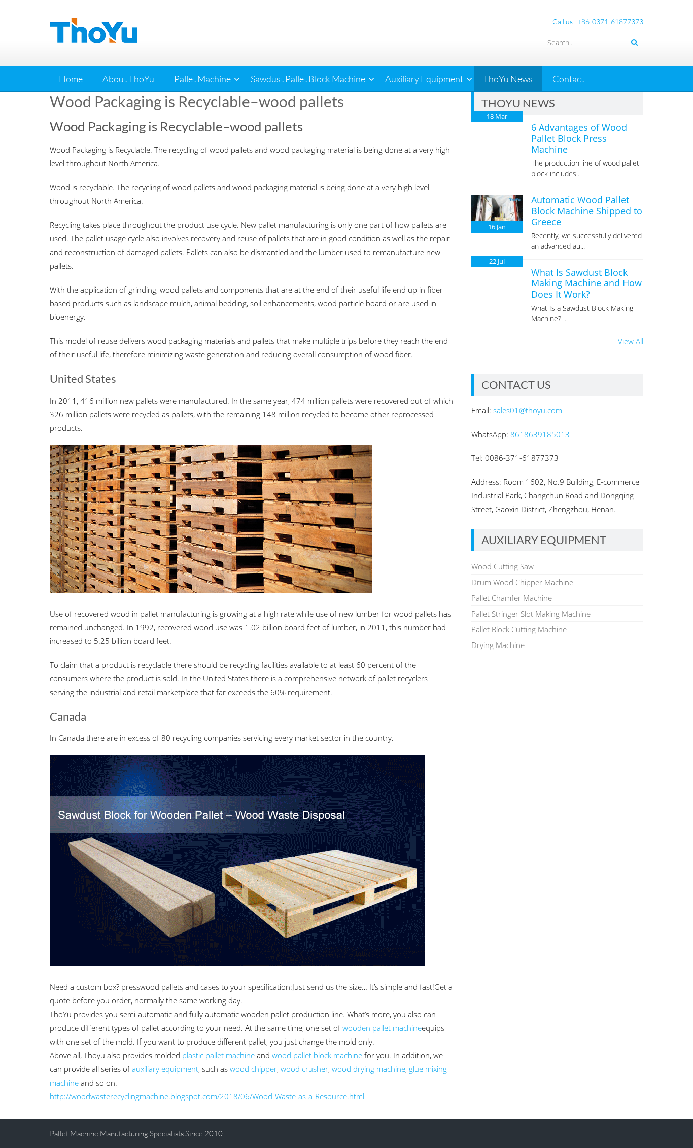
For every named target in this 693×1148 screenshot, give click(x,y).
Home (71, 78)
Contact (568, 78)
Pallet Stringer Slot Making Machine (531, 613)
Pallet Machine (202, 78)
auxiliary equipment (165, 1069)
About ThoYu (128, 78)
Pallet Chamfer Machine (511, 598)
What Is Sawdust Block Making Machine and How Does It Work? (586, 283)
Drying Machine (498, 645)
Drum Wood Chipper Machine (522, 582)
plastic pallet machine (218, 1055)
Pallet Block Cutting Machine (519, 629)
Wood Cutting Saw (502, 566)
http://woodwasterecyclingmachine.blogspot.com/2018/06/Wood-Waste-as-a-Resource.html (207, 1096)
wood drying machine (368, 1069)
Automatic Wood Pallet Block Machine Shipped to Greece (586, 211)
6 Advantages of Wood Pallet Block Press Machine (579, 138)
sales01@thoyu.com (527, 410)
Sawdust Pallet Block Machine (308, 78)
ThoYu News (508, 78)
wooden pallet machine (382, 1028)
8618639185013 (540, 434)
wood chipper (253, 1069)
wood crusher (304, 1069)
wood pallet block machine (317, 1055)
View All (630, 341)
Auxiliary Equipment (424, 78)
